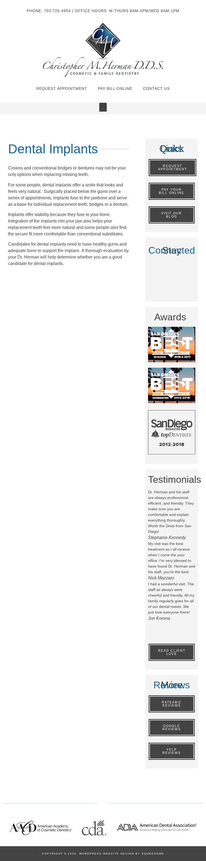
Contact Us (156, 88)
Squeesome (153, 853)
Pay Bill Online (115, 88)
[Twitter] (171, 267)
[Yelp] (171, 282)
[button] (103, 107)
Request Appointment (61, 88)
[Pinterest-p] (187, 267)
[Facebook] (156, 267)
